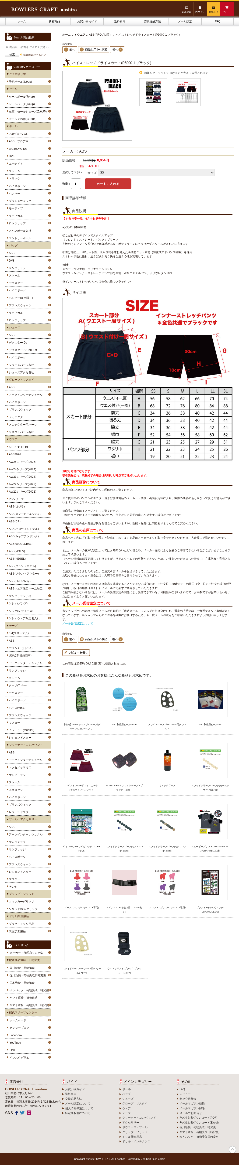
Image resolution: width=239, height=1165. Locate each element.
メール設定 (185, 21)
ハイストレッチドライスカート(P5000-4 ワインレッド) (81, 787)
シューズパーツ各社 (20, 365)
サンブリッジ (16, 268)
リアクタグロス (167, 785)
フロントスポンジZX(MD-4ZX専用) (167, 907)
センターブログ (19, 1027)
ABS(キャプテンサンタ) (23, 536)
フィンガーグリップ (20, 901)
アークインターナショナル (24, 394)
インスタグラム (19, 1057)
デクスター (15, 283)
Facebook (16, 1035)
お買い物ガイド (87, 21)
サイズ (92, 172)
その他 (12, 886)
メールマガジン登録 (192, 1103)
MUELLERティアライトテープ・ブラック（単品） (124, 787)
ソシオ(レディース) (20, 611)
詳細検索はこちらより (36, 55)
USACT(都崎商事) (19, 655)
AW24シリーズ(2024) (21, 469)
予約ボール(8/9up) (19, 81)
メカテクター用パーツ (22, 424)
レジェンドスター (19, 737)
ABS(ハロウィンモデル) (23, 529)
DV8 (10, 156)
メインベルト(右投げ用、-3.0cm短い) (124, 909)
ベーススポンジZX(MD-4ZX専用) (82, 907)
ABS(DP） (14, 521)
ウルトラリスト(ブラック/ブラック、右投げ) (124, 970)
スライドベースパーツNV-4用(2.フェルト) (167, 726)
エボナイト (15, 163)
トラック (13, 178)
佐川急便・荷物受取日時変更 (28, 975)
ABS (10, 253)
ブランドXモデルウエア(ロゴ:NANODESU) (210, 909)
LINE (13, 1050)
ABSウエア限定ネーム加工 (24, 588)
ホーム (22, 21)
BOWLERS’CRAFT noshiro (110, 1159)
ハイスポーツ (16, 186)
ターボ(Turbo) (17, 685)
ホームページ (18, 1020)
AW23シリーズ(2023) (21, 476)
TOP (232, 1149)
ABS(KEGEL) (16, 558)
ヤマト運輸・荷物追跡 (24, 997)
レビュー (185, 1094)
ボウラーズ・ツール (135, 1127)
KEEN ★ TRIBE (18, 447)
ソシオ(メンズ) (17, 603)
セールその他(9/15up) (21, 119)
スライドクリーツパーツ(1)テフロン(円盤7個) (167, 848)
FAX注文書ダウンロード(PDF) (198, 1117)
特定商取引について (77, 1113)
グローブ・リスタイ (135, 1103)
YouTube (15, 1042)
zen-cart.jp (159, 1159)
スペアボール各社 (19, 230)
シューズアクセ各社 (20, 372)
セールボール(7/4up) (21, 96)
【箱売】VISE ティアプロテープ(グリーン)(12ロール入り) (81, 726)
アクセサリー (130, 1122)
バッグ (126, 1094)
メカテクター (16, 417)
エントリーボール (19, 238)
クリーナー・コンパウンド (139, 1117)
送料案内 (119, 21)
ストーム (13, 171)
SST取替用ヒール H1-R (124, 724)
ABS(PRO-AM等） (100, 34)
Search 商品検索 (24, 37)
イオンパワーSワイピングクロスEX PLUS (81, 848)
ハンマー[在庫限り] (20, 298)
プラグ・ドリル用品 (20, 924)
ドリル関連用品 (132, 1136)
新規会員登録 (187, 1098)
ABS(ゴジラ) (16, 506)
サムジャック (16, 842)
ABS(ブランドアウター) (23, 573)
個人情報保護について (79, 1108)
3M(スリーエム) (18, 633)
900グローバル (17, 134)
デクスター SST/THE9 (22, 350)
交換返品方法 (152, 21)
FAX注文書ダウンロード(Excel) (199, 1122)
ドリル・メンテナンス (136, 1141)
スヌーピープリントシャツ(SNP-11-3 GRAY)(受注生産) (210, 848)
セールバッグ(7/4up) (21, 104)
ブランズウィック (19, 201)
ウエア (126, 1108)
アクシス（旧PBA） (20, 648)
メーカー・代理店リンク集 (26, 952)
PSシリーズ (15, 499)
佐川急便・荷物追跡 (22, 968)
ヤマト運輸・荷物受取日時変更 (29, 1005)
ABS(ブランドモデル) (21, 566)
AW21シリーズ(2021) (21, 491)
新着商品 (54, 21)
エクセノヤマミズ (19, 767)
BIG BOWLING (17, 148)
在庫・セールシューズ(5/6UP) (27, 111)
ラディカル (15, 216)
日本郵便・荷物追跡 (22, 982)
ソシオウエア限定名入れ (23, 618)
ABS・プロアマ (17, 141)
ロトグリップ (16, 223)
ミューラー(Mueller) (20, 730)
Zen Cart (146, 1159)
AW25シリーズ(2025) (21, 461)
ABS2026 (14, 454)
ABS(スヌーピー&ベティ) (24, 514)
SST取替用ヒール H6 (210, 724)
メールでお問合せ (190, 1113)
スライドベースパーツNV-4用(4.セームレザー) (82, 970)
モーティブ (15, 208)
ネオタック (15, 789)
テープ (126, 1113)
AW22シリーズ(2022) (21, 484)
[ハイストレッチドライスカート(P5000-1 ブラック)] (97, 139)
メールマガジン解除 (192, 1108)
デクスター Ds (17, 342)
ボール (126, 1089)
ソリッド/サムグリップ (22, 909)
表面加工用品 (16, 931)
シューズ (128, 1098)
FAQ (217, 21)
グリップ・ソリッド (135, 1132)
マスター (13, 722)
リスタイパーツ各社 (20, 432)
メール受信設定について (77, 623)
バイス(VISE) (16, 707)
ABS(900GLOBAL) (19, 543)
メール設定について (77, 1103)
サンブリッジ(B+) (19, 596)
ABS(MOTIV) (16, 551)
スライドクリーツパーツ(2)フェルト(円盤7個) (124, 848)
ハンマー (13, 193)
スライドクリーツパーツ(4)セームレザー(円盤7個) (210, 787)
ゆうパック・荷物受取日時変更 (29, 990)
